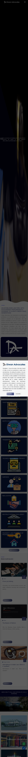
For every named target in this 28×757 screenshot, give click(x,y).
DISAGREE (18, 393)
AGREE (10, 393)
